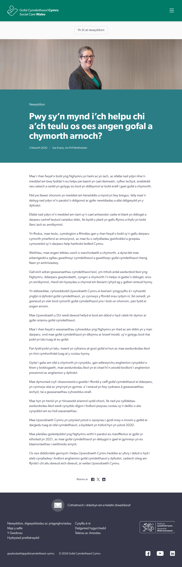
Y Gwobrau (14, 533)
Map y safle (14, 528)
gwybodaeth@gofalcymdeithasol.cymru (30, 553)
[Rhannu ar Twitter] (98, 479)
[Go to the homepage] (32, 11)
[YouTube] (160, 553)
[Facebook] (148, 553)
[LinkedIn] (172, 553)
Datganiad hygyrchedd (90, 528)
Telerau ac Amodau (88, 533)
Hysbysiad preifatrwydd (23, 538)
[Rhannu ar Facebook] (92, 479)
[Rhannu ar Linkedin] (103, 479)
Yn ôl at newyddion (91, 30)
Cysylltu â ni (82, 523)
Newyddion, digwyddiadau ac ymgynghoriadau (39, 523)
